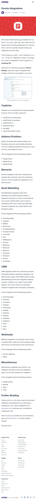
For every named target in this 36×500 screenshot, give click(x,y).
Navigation (4, 442)
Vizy (2, 444)
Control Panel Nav (22, 450)
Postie (3, 486)
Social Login (21, 465)
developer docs (6, 408)
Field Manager (21, 442)
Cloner (3, 469)
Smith (2, 467)
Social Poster (21, 461)
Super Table (21, 440)
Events (3, 481)
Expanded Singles (22, 444)
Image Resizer (21, 446)
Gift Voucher (4, 483)
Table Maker (21, 452)
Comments (4, 455)
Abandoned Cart (5, 488)
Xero (2, 492)
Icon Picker (4, 448)
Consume (3, 463)
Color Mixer (4, 471)
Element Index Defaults (7, 475)
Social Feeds (21, 467)
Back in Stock (4, 490)
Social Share (21, 463)
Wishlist (3, 450)
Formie (3, 440)
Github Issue (13, 418)
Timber (3, 465)
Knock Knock (21, 448)
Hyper (3, 446)
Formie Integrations (12, 8)
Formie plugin (9, 42)
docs (12, 400)
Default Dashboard (6, 473)
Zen (2, 461)
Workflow (3, 452)
